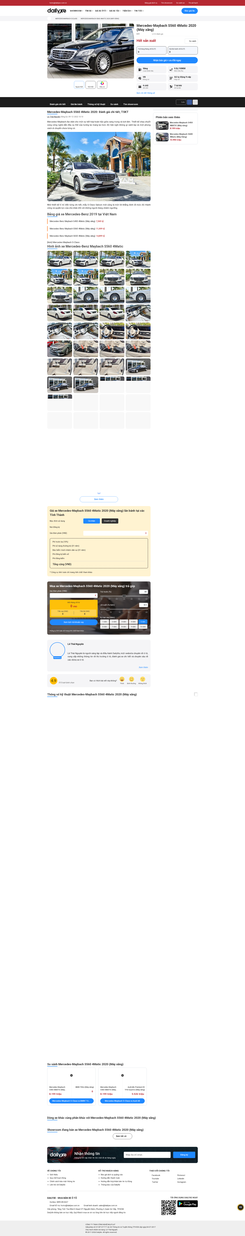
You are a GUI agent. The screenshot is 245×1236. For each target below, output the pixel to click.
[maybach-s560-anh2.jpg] (99, 166)
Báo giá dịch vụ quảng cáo (112, 1174)
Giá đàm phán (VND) (58, 533)
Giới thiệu (54, 1174)
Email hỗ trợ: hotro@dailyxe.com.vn (64, 1205)
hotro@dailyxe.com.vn (58, 3)
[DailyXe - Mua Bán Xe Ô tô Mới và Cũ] (56, 11)
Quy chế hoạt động (58, 1178)
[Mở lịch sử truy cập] (177, 11)
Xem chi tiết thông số (146, 93)
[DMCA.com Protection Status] (185, 1228)
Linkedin (180, 1178)
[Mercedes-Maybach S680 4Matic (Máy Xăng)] (162, 137)
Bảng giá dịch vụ (151, 3)
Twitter (155, 1182)
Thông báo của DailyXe (110, 1185)
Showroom (75, 11)
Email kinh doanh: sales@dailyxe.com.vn (100, 1205)
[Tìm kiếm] (166, 11)
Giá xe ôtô (100, 11)
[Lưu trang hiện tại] (172, 11)
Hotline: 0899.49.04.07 (59, 1202)
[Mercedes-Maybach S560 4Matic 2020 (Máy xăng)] (90, 51)
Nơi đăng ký (55, 527)
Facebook (156, 1175)
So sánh (192, 41)
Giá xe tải (114, 11)
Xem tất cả (121, 1136)
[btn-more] (195, 102)
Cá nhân (91, 521)
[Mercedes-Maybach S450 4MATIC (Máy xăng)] (162, 125)
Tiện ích (126, 11)
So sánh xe (180, 3)
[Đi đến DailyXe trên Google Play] (187, 1203)
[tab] (79, 85)
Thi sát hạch (193, 3)
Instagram (181, 1182)
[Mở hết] (196, 694)
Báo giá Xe (190, 11)
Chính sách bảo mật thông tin (62, 1181)
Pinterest (181, 1175)
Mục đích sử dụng (57, 521)
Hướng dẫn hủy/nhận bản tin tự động (116, 1181)
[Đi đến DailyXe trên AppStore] (187, 1211)
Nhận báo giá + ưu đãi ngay (167, 60)
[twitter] (72, 648)
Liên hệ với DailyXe (57, 1185)
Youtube (155, 1178)
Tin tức (138, 11)
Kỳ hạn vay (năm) (107, 617)
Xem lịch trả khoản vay (74, 622)
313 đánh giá (158, 34)
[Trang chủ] (49, 18)
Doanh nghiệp (110, 521)
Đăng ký (184, 1155)
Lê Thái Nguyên (53, 117)
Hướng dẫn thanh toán (110, 1178)
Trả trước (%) (105, 592)
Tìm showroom (166, 3)
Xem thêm (99, 499)
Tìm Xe (88, 11)
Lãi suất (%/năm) (107, 605)
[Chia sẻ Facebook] (189, 102)
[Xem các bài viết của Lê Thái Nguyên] (57, 650)
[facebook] (69, 648)
